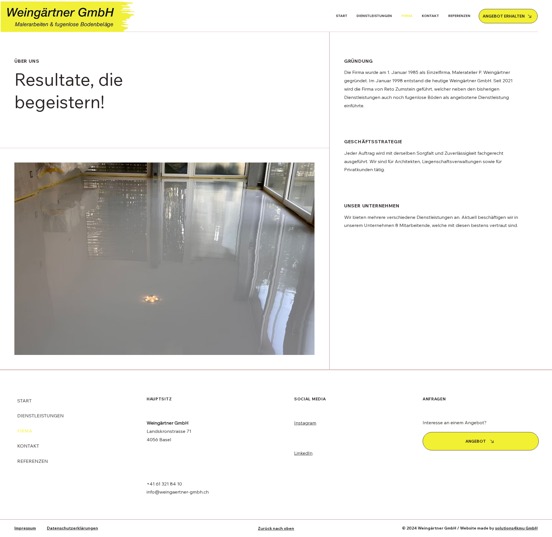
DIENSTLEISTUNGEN (40, 415)
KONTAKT (28, 446)
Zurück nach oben (276, 528)
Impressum (25, 528)
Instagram (305, 423)
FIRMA (24, 431)
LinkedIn (303, 453)
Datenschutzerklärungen (72, 528)
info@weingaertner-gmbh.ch (178, 492)
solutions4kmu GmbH (516, 528)
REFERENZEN (32, 461)
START (24, 401)
